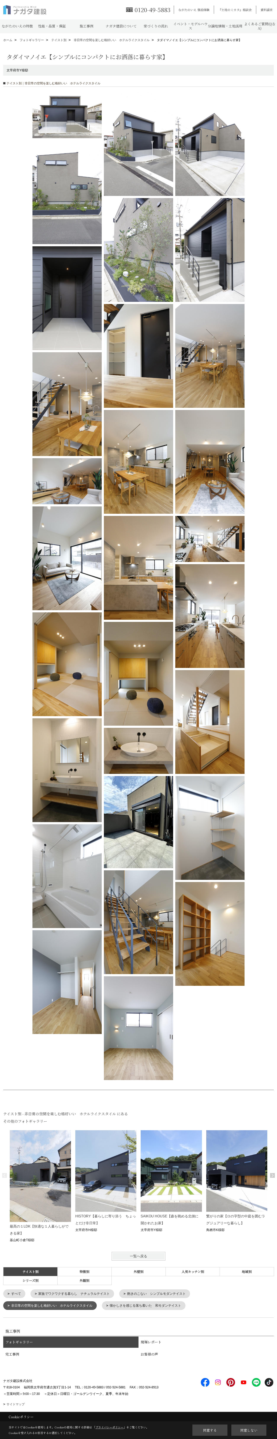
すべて (16, 1293)
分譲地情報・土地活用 (225, 26)
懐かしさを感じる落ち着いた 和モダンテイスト (145, 1305)
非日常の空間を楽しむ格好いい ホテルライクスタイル (51, 1305)
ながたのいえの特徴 (17, 26)
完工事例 (12, 1354)
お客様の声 (149, 1354)
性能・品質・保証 (52, 26)
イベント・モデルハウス (190, 26)
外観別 (84, 1280)
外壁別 (138, 1271)
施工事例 (86, 26)
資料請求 (267, 10)
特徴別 (84, 1271)
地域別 (247, 1271)
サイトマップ (15, 1404)
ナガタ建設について (121, 26)
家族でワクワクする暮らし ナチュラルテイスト (74, 1293)
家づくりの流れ (156, 26)
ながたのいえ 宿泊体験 (193, 10)
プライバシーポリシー (109, 1427)
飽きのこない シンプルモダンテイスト (156, 1293)
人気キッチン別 (193, 1271)
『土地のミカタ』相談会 (235, 10)
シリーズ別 (31, 1280)
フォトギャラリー (19, 1342)
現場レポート (151, 1342)
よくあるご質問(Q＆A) (259, 26)
